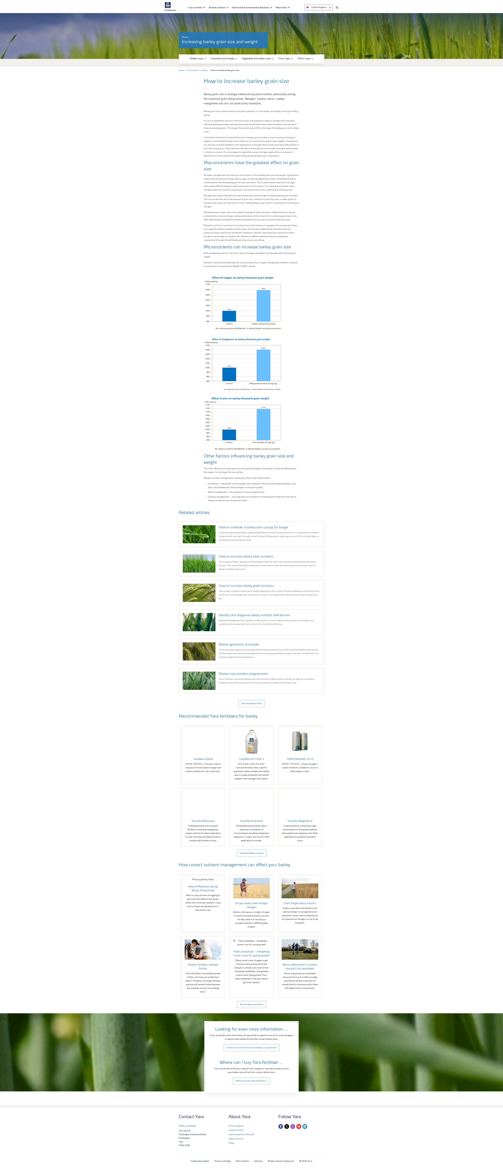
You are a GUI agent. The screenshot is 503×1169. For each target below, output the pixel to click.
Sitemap (258, 1161)
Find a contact (187, 1126)
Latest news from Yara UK (241, 1135)
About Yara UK (236, 1139)
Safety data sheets (200, 1161)
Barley (204, 70)
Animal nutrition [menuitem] (217, 7)
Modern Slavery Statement (281, 1161)
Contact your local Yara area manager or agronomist (251, 1048)
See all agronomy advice (251, 1004)
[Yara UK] (170, 6)
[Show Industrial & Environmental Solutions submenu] (271, 7)
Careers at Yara (236, 1130)
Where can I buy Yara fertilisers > (251, 1081)
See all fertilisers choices (252, 853)
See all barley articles (251, 704)
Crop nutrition (193, 70)
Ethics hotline (242, 1161)
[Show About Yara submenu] (289, 7)
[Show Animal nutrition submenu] (227, 7)
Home (181, 70)
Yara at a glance (236, 1126)
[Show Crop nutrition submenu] (204, 7)
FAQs (231, 1143)
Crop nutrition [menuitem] (195, 7)
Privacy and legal (222, 1161)
